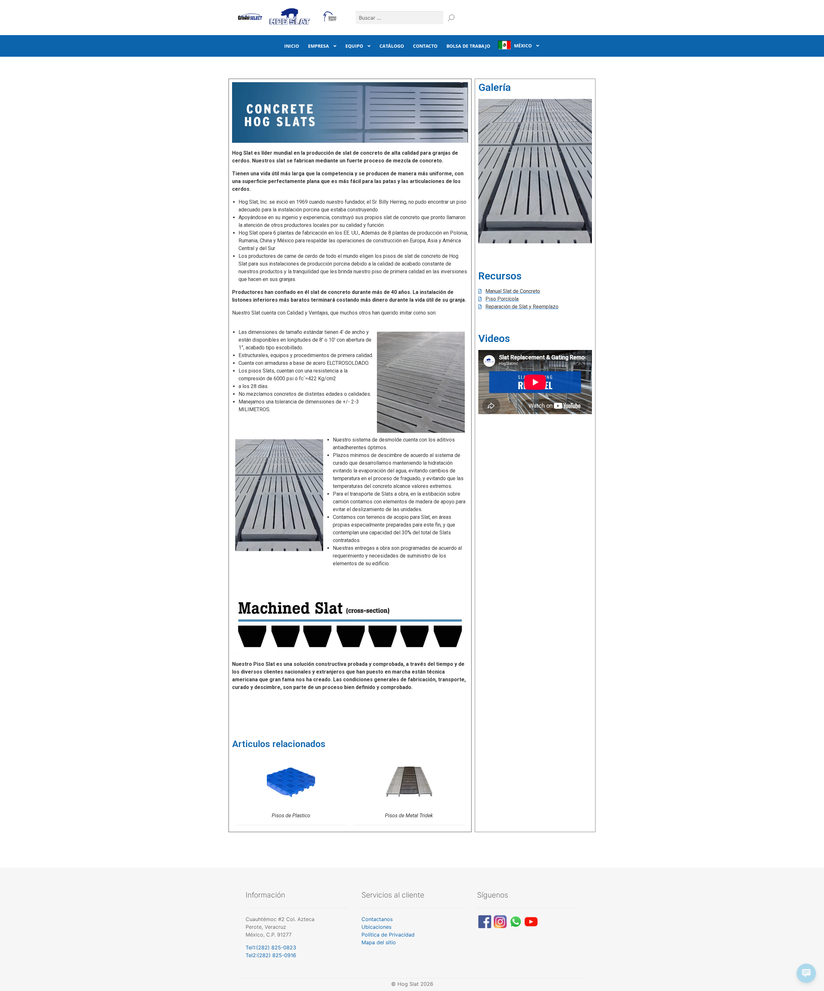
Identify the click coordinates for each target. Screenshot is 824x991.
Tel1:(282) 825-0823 (271, 947)
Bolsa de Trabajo (468, 46)
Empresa (318, 46)
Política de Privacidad (388, 934)
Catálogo (391, 46)
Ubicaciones (376, 927)
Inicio (291, 46)
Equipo (354, 46)
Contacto (425, 46)
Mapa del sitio (378, 942)
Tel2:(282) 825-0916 (271, 955)
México (523, 46)
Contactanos (377, 919)
